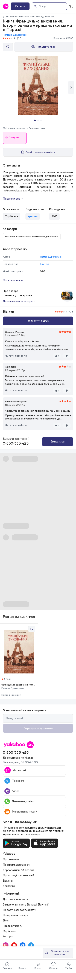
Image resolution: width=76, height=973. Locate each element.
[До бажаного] (8, 47)
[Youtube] (14, 945)
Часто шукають (12, 925)
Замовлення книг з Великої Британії (26, 904)
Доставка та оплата (15, 899)
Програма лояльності (16, 864)
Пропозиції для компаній (18, 875)
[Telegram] (31, 945)
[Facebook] (22, 945)
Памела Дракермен (15, 34)
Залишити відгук (38, 320)
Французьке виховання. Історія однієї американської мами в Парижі (18, 685)
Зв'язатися (58, 441)
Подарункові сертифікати (19, 910)
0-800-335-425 (16, 443)
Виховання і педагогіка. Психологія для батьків (30, 17)
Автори (8, 936)
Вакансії (8, 880)
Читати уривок (45, 47)
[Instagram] (5, 945)
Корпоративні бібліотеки (18, 870)
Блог (6, 920)
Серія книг (9, 931)
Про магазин (11, 859)
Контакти (9, 886)
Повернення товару (15, 915)
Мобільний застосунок (20, 822)
